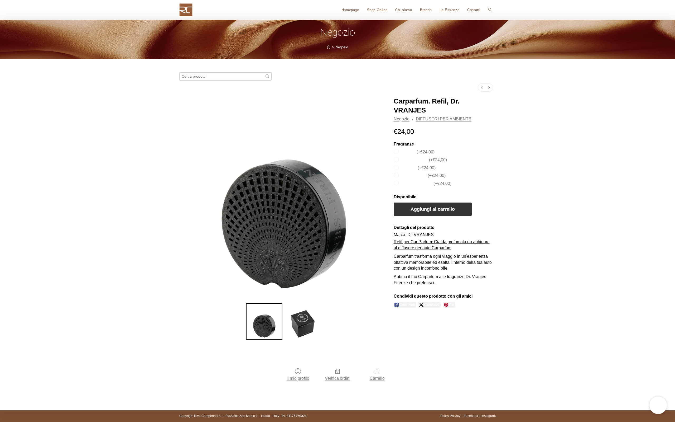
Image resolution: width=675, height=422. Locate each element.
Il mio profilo (298, 378)
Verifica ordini (337, 378)
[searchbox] (225, 76)
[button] (658, 405)
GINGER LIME (424, 159)
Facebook (471, 416)
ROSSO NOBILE (426, 183)
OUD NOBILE (423, 175)
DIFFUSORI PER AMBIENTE (443, 119)
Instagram (488, 416)
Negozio (342, 47)
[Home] (328, 47)
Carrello (377, 378)
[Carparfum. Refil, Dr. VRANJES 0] (264, 321)
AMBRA (418, 151)
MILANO (418, 167)
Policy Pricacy (450, 416)
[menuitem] (481, 87)
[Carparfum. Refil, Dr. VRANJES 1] (303, 321)
